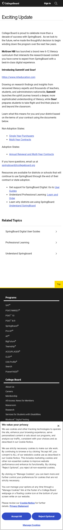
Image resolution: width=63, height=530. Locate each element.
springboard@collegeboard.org (18, 165)
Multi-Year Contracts (20, 139)
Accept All (16, 516)
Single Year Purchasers (21, 135)
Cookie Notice (27, 503)
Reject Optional (46, 516)
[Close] (58, 425)
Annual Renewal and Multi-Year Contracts (31, 154)
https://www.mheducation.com (18, 77)
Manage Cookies (31, 525)
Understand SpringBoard (22, 205)
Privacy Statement (19, 506)
